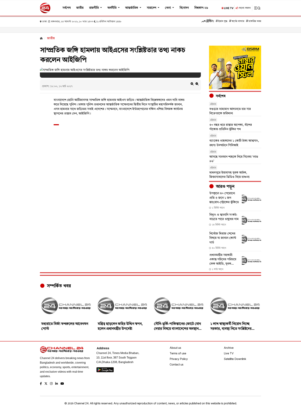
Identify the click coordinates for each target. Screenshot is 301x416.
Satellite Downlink (235, 359)
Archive (229, 347)
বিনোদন (184, 7)
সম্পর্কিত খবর (58, 286)
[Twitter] (45, 383)
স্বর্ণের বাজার (238, 21)
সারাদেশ (152, 7)
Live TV (229, 353)
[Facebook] (41, 383)
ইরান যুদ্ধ (222, 21)
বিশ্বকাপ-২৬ (201, 7)
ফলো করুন (244, 8)
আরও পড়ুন (224, 187)
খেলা (168, 7)
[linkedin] (56, 383)
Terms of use (178, 353)
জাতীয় (80, 7)
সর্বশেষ (67, 7)
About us (175, 347)
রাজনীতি (94, 7)
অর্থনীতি (112, 7)
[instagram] (51, 383)
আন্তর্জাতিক (132, 7)
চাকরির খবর (255, 21)
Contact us (176, 364)
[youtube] (62, 383)
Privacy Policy (179, 359)
